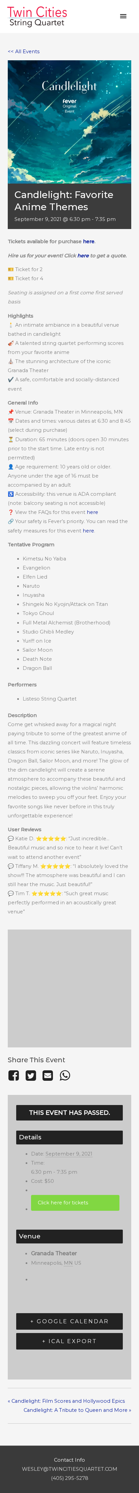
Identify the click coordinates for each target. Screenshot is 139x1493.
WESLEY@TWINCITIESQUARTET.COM (69, 1469)
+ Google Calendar (69, 1321)
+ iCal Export (69, 1341)
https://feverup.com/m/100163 (75, 1203)
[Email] (47, 1075)
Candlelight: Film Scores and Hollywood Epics (66, 1401)
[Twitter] (30, 1075)
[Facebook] (15, 1075)
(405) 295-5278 (69, 1478)
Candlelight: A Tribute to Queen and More (77, 1410)
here (88, 241)
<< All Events (23, 51)
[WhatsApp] (64, 1075)
